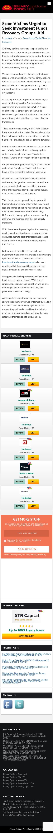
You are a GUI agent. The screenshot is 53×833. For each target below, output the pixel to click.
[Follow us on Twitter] (19, 708)
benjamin (8, 38)
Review (19, 359)
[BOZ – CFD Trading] (26, 10)
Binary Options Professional (15, 784)
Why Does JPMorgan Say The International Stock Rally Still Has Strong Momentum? (25, 668)
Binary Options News (13, 780)
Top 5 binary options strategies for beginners (23, 801)
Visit (33, 359)
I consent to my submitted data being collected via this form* (24, 541)
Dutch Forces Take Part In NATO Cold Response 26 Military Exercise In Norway (25, 661)
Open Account (26, 636)
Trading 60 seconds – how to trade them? (22, 812)
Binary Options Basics (13, 774)
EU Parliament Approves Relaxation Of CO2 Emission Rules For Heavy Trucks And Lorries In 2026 (26, 655)
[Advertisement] (26, 578)
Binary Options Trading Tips (34, 38)
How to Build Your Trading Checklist (19, 804)
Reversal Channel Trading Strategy (18, 815)
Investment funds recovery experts (19, 262)
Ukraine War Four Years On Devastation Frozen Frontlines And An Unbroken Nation (23, 674)
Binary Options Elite (12, 777)
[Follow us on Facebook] (8, 708)
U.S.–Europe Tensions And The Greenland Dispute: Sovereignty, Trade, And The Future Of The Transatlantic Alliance (25, 681)
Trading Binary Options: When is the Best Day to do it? (24, 808)
